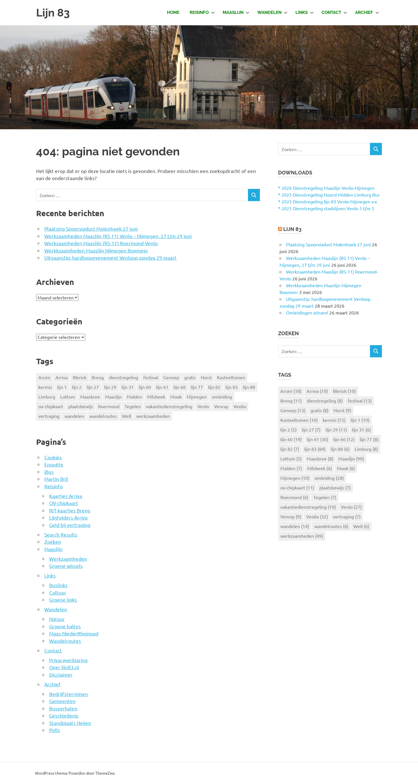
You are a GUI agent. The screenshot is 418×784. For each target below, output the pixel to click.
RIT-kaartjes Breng (69, 510)
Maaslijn (233, 12)
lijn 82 (214, 387)
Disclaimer (61, 674)
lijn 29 (110, 387)
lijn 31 (127, 387)
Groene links (63, 599)
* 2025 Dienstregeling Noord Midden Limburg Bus (329, 194)
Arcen (44, 377)
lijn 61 (162, 387)
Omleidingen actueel (307, 312)
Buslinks (58, 585)
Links (301, 12)
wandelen (74, 416)
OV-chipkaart (63, 503)
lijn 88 (249, 387)
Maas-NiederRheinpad (73, 633)
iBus (49, 472)
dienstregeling (123, 377)
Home (173, 12)
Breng (98, 377)
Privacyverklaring (68, 660)
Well (126, 416)
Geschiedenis (63, 715)
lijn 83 (231, 387)
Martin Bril (56, 479)
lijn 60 (145, 387)
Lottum (67, 396)
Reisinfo (199, 12)
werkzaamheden (153, 416)
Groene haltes (65, 626)
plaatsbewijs (80, 406)
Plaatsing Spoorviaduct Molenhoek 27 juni (91, 229)
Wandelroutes (65, 641)
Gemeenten (62, 701)
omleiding (222, 396)
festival (150, 377)
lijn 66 (179, 387)
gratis (190, 377)
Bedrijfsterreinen (68, 694)
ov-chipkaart (50, 406)
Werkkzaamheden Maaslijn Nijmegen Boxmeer (96, 250)
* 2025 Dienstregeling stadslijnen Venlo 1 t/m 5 (326, 208)
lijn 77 (197, 387)
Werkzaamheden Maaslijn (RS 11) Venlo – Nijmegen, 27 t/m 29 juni (118, 236)
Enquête (53, 464)
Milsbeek (156, 396)
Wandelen (269, 12)
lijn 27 (93, 387)
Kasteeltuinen (231, 377)
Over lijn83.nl (64, 667)
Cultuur (57, 592)
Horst (206, 377)
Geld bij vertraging (69, 525)
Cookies (53, 457)
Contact (331, 12)
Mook (176, 396)
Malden (134, 396)
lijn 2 (77, 387)
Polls (54, 730)
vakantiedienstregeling (169, 406)
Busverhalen (63, 708)
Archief (364, 12)
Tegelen (133, 406)
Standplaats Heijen (70, 723)
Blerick (79, 377)
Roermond (108, 406)
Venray (221, 406)
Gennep (171, 377)
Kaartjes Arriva (65, 496)
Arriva (61, 377)
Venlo (203, 406)
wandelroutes (103, 416)
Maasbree (90, 396)
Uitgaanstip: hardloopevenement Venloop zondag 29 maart (110, 257)
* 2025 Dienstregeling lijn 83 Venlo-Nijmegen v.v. (328, 201)
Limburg (46, 396)
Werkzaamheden (68, 559)
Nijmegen (197, 396)
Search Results (60, 534)
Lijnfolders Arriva (68, 517)
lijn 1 (62, 387)
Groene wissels (66, 566)
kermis (45, 387)
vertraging (48, 416)
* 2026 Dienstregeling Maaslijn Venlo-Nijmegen (326, 188)
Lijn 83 (53, 12)
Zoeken (52, 542)
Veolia (239, 406)
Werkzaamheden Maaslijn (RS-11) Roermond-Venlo (101, 243)
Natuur (57, 619)
